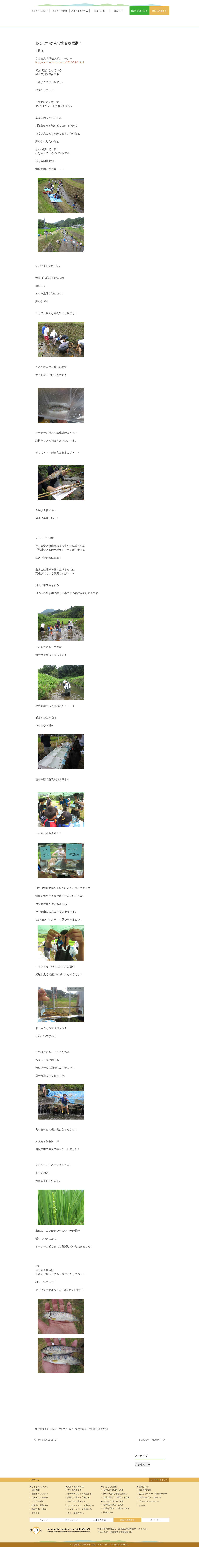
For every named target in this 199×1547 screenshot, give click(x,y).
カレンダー (155, 1520)
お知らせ (43, 1520)
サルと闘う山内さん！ (48, 1439)
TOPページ (35, 1480)
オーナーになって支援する (79, 1493)
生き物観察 (103, 1429)
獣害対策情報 (145, 1490)
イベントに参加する (76, 1501)
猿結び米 (82, 1429)
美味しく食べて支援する (78, 1497)
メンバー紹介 (38, 1501)
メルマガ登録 (99, 1520)
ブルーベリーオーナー (149, 1501)
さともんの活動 (59, 11)
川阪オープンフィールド (62, 1429)
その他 (142, 1505)
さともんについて (39, 11)
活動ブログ (119, 11)
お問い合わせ (71, 1520)
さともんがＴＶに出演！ (150, 1439)
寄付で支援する (74, 1490)
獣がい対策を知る (139, 11)
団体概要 (36, 1490)
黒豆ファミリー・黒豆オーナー (153, 1493)
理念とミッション (40, 1493)
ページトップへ (160, 1480)
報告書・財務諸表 (40, 1505)
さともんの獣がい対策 (113, 1501)
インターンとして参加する (79, 1509)
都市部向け (92, 1429)
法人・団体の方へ (75, 1513)
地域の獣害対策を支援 (113, 1490)
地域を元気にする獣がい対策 (116, 1508)
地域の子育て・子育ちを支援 (116, 1497)
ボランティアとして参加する (80, 1505)
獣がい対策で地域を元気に (115, 1493)
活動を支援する (159, 11)
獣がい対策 (99, 11)
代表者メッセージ (40, 1497)
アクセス (36, 1513)
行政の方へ (108, 1512)
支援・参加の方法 (79, 11)
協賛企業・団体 (39, 1509)
